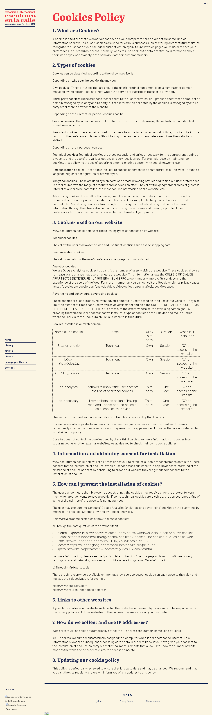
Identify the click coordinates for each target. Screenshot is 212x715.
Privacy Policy (126, 701)
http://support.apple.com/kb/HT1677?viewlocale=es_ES (107, 541)
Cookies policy (153, 701)
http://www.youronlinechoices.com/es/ (79, 589)
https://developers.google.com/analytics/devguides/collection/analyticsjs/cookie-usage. (113, 286)
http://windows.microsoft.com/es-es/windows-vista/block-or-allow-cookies (137, 533)
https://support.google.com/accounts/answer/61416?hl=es (112, 545)
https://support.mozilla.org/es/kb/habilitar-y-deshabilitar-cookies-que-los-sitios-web (130, 537)
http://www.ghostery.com (69, 585)
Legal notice (99, 701)
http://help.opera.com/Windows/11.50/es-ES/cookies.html (110, 549)
